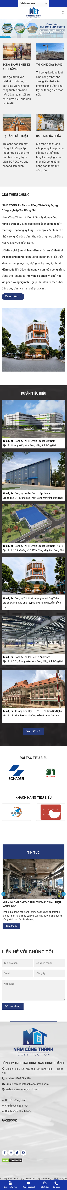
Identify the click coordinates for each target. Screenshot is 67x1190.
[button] (5, 13)
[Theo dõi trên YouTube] (23, 1153)
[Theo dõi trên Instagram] (11, 1153)
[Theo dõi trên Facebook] (5, 1153)
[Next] (64, 894)
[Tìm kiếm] (63, 12)
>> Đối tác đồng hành (14, 1100)
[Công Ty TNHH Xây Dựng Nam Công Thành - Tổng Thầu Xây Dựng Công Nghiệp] (33, 13)
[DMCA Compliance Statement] (12, 1160)
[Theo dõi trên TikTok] (17, 1153)
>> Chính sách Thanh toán (16, 1111)
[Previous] (3, 894)
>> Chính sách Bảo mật (15, 1105)
